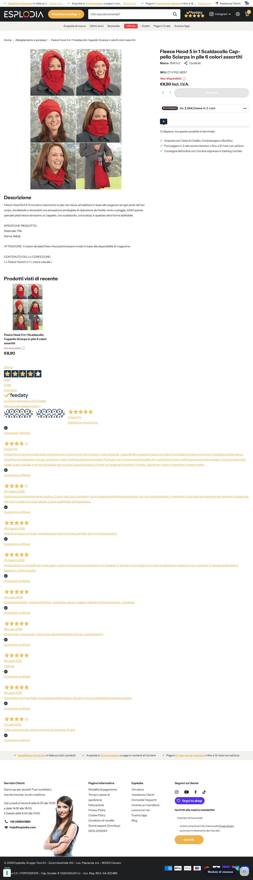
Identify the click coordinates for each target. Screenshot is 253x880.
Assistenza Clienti (143, 794)
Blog (134, 820)
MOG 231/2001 (97, 831)
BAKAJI (175, 63)
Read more (56, 3)
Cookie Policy (96, 815)
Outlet (146, 26)
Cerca (174, 14)
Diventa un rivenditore (145, 805)
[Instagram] (176, 792)
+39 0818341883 (20, 821)
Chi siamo (138, 789)
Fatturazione (96, 805)
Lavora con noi (141, 810)
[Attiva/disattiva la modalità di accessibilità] (247, 3)
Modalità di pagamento (102, 789)
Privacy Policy (96, 810)
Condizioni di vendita (101, 820)
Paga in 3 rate (162, 26)
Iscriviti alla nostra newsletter (195, 810)
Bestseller (114, 26)
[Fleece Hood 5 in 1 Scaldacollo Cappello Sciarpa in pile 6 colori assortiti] (27, 307)
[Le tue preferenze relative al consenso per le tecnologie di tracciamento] (7, 873)
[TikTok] (204, 792)
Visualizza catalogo (65, 14)
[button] (171, 89)
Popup (184, 78)
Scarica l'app (182, 26)
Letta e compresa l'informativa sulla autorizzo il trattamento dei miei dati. (207, 828)
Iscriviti (189, 839)
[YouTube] (186, 792)
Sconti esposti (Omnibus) (104, 825)
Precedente (18, 413)
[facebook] (196, 792)
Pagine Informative (101, 783)
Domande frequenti (144, 800)
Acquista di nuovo (74, 26)
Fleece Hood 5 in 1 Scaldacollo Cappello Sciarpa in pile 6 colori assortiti (25, 339)
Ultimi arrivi (97, 26)
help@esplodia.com (23, 827)
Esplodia (137, 783)
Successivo (50, 413)
